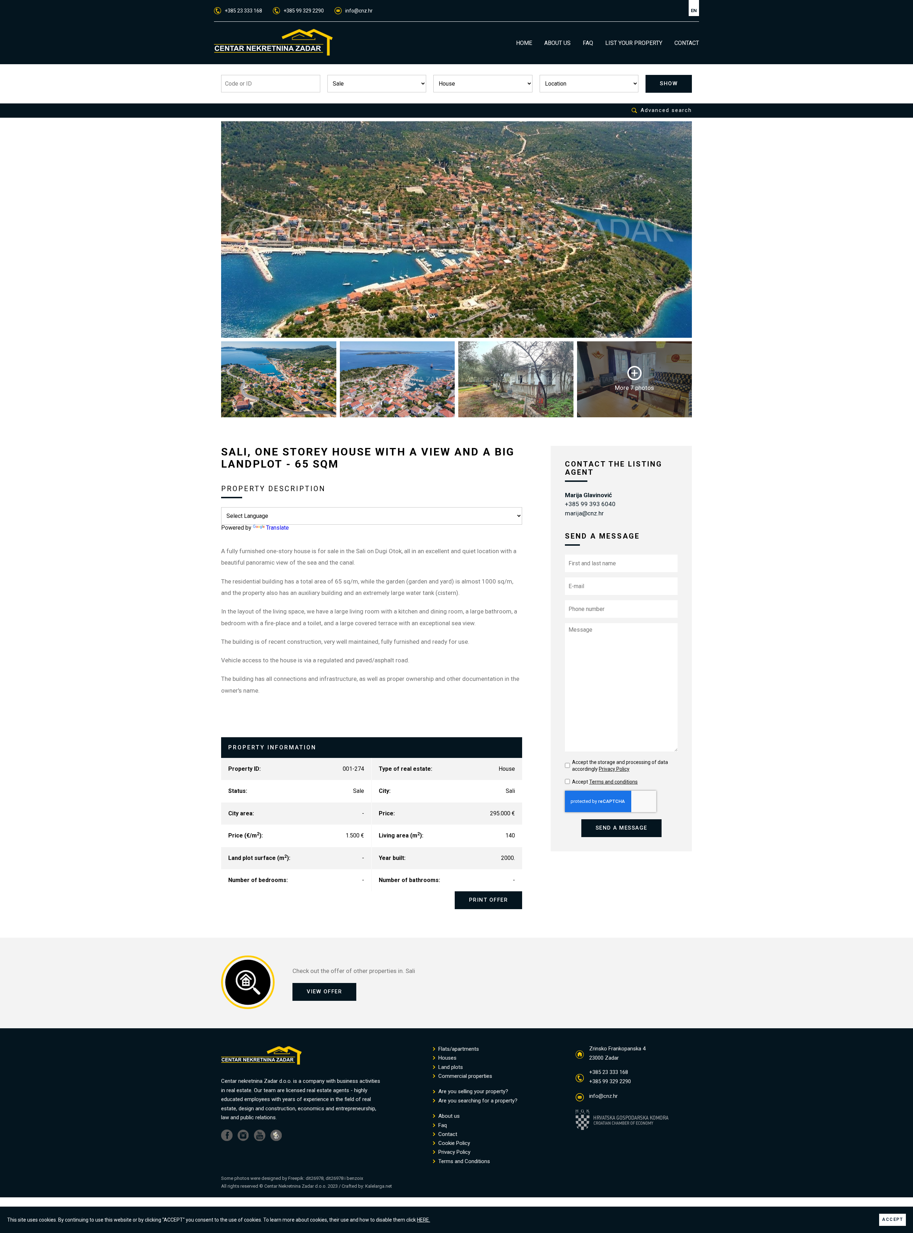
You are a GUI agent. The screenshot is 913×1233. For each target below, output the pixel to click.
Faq (442, 1125)
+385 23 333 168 (243, 11)
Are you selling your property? (472, 1092)
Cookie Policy (453, 1143)
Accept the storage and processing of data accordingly (620, 765)
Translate (277, 527)
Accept (605, 782)
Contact (447, 1134)
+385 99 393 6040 (590, 504)
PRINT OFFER (488, 900)
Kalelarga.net (378, 1186)
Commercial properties (464, 1076)
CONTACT (686, 43)
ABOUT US (557, 43)
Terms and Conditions (463, 1161)
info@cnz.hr (359, 11)
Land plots (450, 1067)
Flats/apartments (458, 1049)
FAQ (588, 43)
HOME (524, 43)
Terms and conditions (613, 782)
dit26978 (314, 1178)
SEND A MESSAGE (621, 828)
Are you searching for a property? (477, 1101)
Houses (446, 1058)
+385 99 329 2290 (304, 11)
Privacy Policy (614, 769)
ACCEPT (892, 1219)
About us (448, 1116)
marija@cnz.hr (584, 513)
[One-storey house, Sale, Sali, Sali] (456, 229)
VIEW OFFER (324, 991)
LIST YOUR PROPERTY (633, 43)
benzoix (355, 1178)
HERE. (423, 1220)
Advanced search (666, 110)
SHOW (669, 83)
